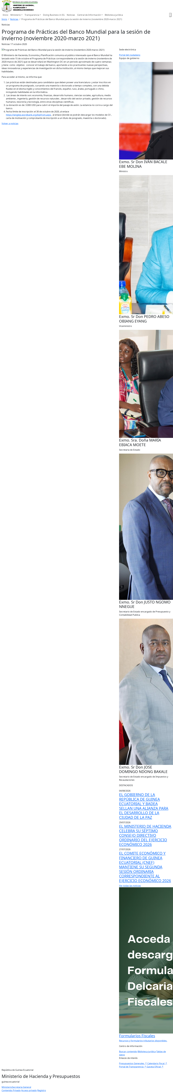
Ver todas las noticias (130, 885)
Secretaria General (21, 1087)
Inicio (5, 14)
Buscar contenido (128, 1051)
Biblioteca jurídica (114, 14)
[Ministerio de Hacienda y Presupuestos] (20, 5)
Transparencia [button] (32, 14)
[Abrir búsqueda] (170, 15)
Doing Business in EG (54, 14)
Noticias (71, 14)
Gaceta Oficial (155, 1066)
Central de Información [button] (89, 14)
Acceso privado (29, 1090)
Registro (41, 1090)
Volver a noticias (10, 123)
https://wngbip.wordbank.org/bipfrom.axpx (28, 114)
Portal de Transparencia (132, 1066)
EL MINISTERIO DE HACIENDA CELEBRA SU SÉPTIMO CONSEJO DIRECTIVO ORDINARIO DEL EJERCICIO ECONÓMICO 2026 (145, 835)
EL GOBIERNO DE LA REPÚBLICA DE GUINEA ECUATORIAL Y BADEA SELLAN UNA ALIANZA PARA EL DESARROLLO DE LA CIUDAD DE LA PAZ (143, 806)
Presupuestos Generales (133, 1063)
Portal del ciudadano (129, 54)
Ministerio (7, 1087)
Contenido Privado (11, 1090)
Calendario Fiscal (157, 1063)
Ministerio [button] (15, 14)
